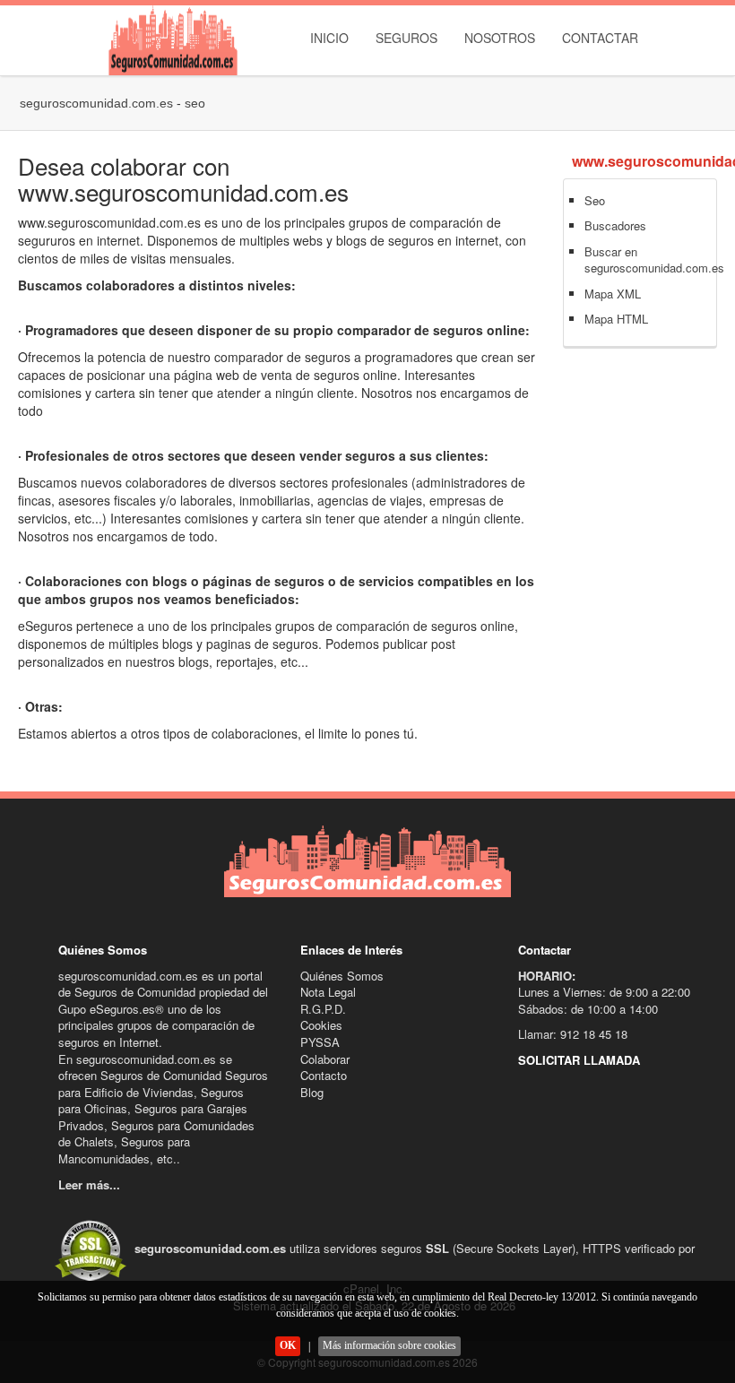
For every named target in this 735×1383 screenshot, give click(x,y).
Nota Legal (328, 991)
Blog (312, 1092)
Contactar (600, 38)
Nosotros (499, 38)
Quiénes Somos (342, 975)
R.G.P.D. (323, 1008)
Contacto (323, 1075)
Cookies (321, 1024)
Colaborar (325, 1059)
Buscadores (615, 225)
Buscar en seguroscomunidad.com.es (654, 260)
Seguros (406, 38)
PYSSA (320, 1041)
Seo (594, 200)
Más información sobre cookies (389, 1345)
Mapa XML (612, 293)
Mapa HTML (616, 318)
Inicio (329, 38)
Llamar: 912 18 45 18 (572, 1033)
